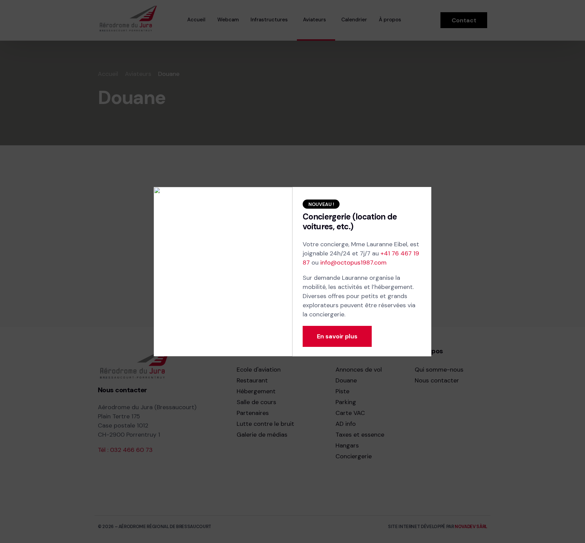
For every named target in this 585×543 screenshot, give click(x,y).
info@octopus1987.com (353, 262)
